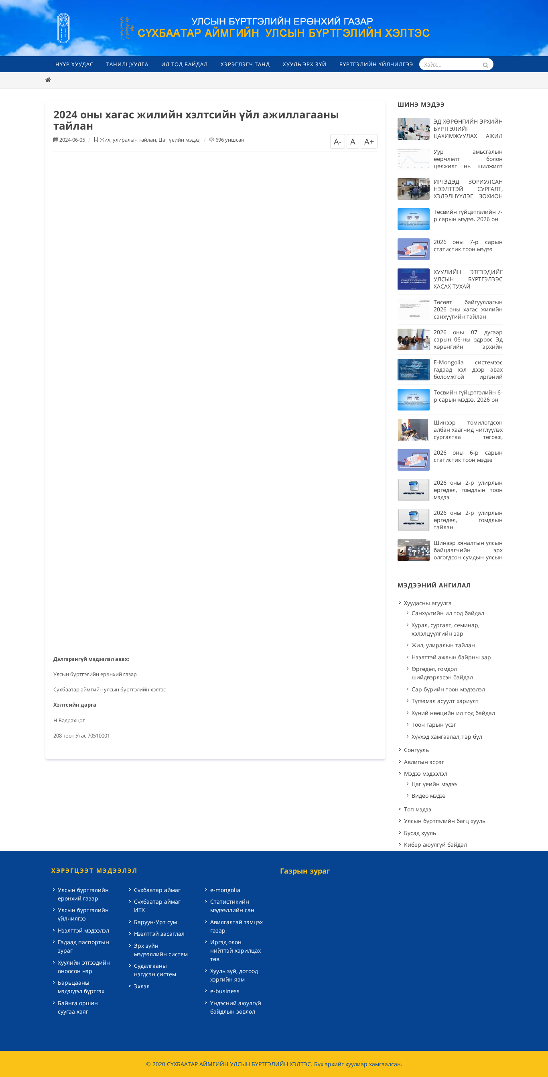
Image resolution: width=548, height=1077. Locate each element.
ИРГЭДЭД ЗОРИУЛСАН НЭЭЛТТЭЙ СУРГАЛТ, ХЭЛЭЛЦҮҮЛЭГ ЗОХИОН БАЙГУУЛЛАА (468, 192)
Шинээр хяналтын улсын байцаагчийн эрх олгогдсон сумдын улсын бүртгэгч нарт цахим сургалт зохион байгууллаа (468, 561)
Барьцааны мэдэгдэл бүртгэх (81, 987)
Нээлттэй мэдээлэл (83, 930)
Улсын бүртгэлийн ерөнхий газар (83, 894)
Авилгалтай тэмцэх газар (236, 926)
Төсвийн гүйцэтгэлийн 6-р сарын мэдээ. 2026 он (468, 395)
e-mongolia (225, 890)
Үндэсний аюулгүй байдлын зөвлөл (235, 1007)
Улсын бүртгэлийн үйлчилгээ (83, 914)
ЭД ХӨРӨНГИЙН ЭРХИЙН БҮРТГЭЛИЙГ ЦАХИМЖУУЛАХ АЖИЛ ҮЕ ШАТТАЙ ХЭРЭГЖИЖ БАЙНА (468, 136)
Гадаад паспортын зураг (83, 946)
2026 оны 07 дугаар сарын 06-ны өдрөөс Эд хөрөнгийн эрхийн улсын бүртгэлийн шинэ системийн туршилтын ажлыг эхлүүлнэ (468, 350)
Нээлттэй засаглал (159, 933)
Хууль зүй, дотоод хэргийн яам (234, 975)
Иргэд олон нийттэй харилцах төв (235, 950)
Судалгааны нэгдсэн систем (155, 970)
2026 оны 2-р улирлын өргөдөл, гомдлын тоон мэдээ (468, 490)
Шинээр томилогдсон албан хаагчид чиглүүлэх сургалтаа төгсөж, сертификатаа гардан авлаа (468, 437)
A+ (369, 141)
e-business (224, 991)
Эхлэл (142, 986)
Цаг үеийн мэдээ (178, 139)
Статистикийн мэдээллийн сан (232, 906)
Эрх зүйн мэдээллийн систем (161, 950)
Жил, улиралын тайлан (128, 139)
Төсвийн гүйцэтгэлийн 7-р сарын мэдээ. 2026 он (468, 215)
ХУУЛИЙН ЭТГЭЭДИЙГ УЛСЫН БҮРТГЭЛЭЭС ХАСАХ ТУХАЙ (468, 279)
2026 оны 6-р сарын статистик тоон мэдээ (468, 456)
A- (337, 141)
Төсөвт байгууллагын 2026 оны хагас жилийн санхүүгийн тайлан (468, 309)
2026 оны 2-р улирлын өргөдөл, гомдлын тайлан (468, 520)
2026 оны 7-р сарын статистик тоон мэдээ (468, 245)
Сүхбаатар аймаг (157, 890)
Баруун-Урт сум (155, 922)
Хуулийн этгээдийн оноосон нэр (84, 967)
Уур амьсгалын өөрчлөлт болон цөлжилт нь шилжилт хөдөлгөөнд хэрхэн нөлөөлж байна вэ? (468, 166)
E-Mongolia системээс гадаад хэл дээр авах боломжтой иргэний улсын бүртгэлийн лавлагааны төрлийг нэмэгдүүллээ (468, 380)
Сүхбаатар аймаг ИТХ (157, 906)
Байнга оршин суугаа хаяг (78, 1007)
